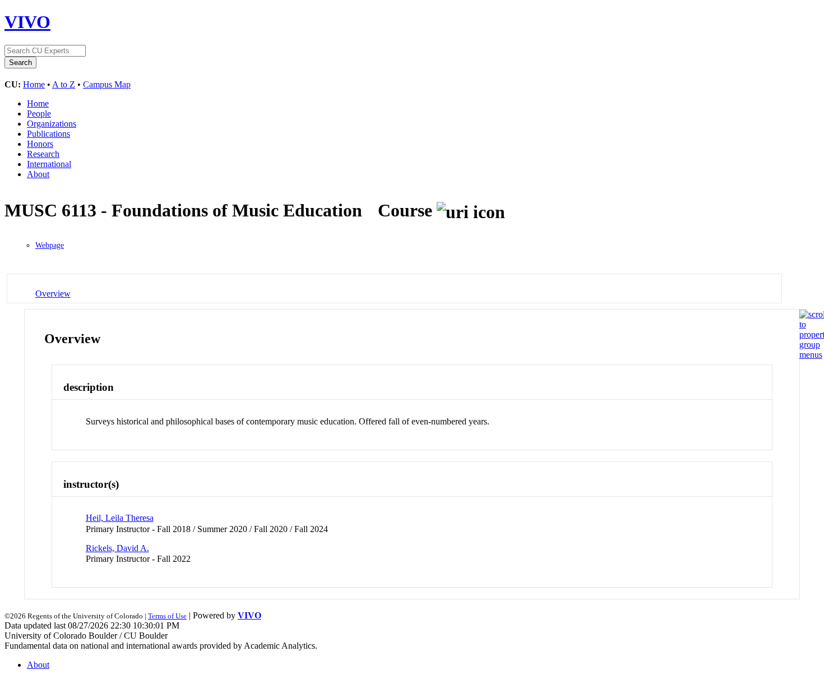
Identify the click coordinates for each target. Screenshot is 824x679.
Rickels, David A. (117, 548)
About (38, 174)
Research (43, 154)
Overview (53, 293)
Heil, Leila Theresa (120, 518)
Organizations (51, 123)
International (49, 164)
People (39, 113)
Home (34, 84)
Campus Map (107, 84)
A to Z (63, 84)
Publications (48, 133)
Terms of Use (167, 616)
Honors (40, 144)
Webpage (49, 245)
